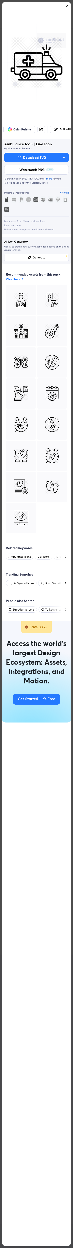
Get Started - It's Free (36, 699)
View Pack (13, 279)
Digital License (39, 182)
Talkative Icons (54, 609)
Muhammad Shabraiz (20, 148)
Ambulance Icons (20, 556)
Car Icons (43, 556)
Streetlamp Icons (23, 609)
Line (18, 225)
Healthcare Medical (43, 229)
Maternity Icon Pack (34, 221)
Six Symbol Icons (23, 583)
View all (64, 192)
